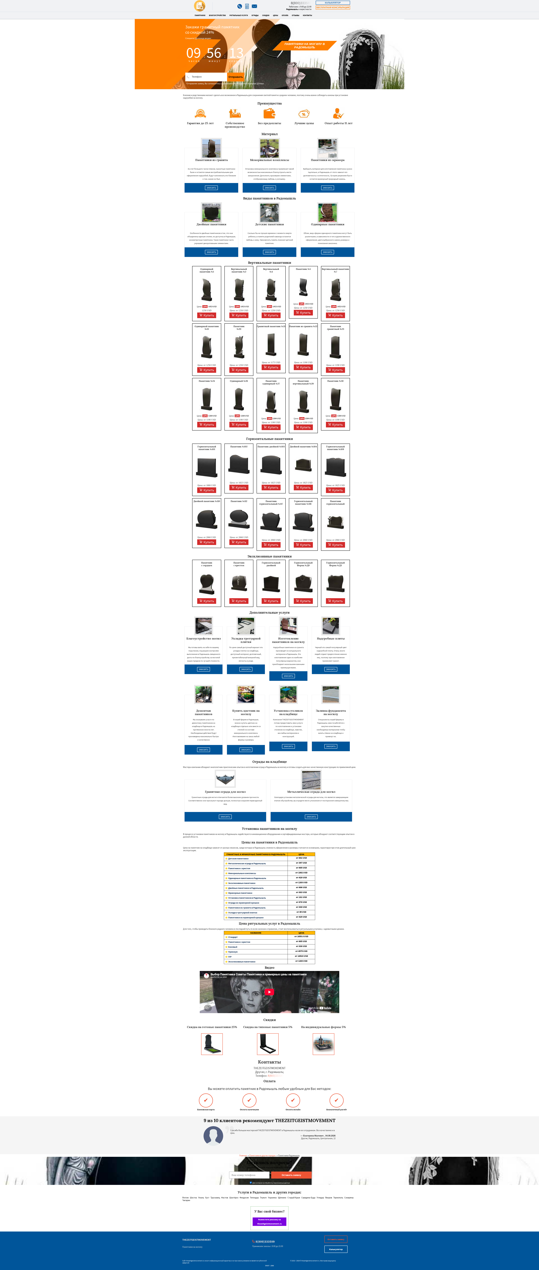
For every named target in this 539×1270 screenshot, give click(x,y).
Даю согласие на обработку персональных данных (271, 1183)
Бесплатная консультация (333, 7)
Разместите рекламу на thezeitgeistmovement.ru (269, 1221)
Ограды (255, 15)
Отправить (236, 76)
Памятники (200, 15)
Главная (243, 1155)
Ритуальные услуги (238, 15)
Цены (275, 15)
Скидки (265, 15)
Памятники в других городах (262, 1155)
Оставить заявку (335, 1239)
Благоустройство (217, 15)
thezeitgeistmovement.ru (195, 1261)
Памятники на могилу (192, 1247)
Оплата (285, 15)
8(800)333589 (301, 3)
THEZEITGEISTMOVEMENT (196, 1239)
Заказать (211, 188)
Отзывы (295, 15)
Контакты (307, 15)
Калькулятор (333, 3)
